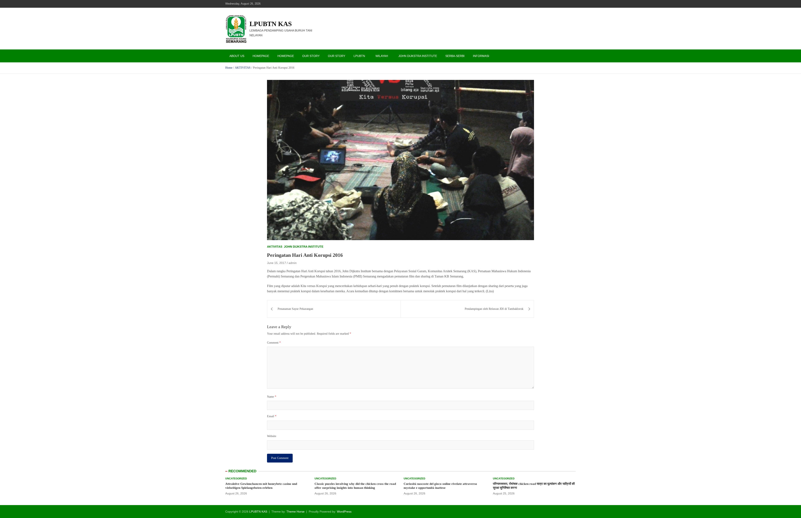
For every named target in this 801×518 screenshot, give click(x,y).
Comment (274, 342)
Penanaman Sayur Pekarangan (295, 308)
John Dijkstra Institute (417, 56)
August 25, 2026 (504, 493)
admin (292, 263)
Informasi (481, 56)
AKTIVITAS (274, 246)
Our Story (311, 56)
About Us (236, 56)
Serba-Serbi (455, 56)
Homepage (261, 56)
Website (271, 436)
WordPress (344, 511)
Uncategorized (236, 478)
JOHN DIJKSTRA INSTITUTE (303, 246)
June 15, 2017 (276, 263)
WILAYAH (381, 56)
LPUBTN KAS (270, 24)
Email (271, 416)
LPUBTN (359, 56)
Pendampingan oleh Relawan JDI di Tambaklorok (494, 308)
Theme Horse (295, 511)
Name (271, 396)
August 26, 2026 (236, 493)
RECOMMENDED (242, 471)
